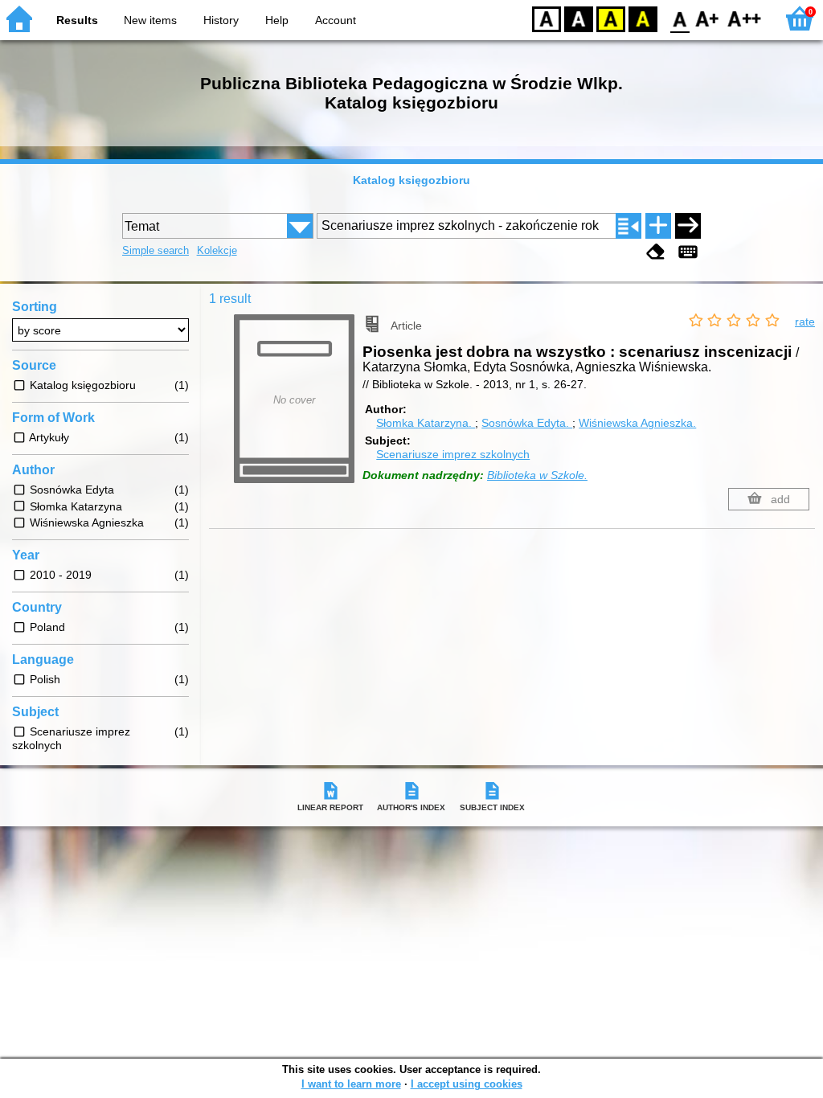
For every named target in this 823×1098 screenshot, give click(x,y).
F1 (707, 18)
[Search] (688, 226)
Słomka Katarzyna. (425, 422)
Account (335, 20)
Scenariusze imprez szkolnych (453, 454)
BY (643, 18)
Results (77, 20)
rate (805, 321)
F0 (680, 18)
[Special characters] (688, 252)
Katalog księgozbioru (411, 180)
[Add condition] (658, 226)
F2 (744, 18)
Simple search (155, 250)
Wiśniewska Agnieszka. (637, 422)
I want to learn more (351, 1084)
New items (150, 20)
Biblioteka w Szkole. (537, 475)
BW (578, 18)
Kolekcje (217, 250)
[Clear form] (656, 252)
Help (277, 20)
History (221, 20)
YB (611, 18)
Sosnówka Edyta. (526, 422)
